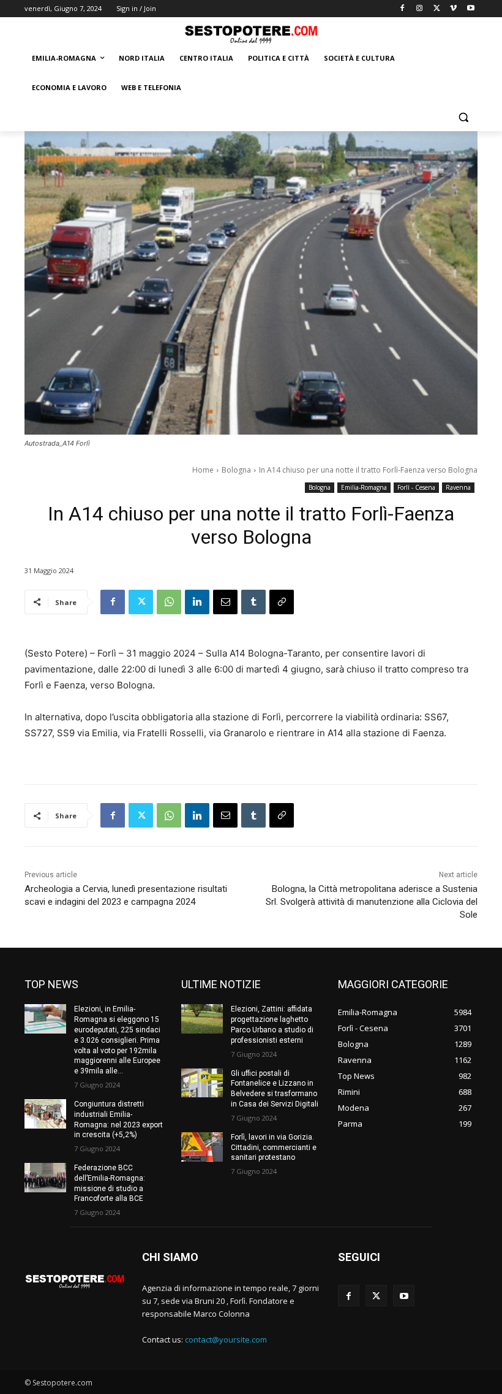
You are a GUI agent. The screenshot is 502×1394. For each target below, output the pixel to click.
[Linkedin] (197, 602)
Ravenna (458, 487)
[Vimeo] (453, 9)
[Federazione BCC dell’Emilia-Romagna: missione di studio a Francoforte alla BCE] (45, 1177)
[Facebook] (402, 9)
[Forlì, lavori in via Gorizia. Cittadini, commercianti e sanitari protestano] (202, 1147)
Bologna (236, 470)
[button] (463, 117)
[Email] (225, 602)
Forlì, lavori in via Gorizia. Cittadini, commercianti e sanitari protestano (274, 1147)
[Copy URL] (281, 602)
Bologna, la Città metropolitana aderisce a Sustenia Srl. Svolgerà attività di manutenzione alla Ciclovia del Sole (372, 901)
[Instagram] (420, 9)
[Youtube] (470, 9)
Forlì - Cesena (416, 487)
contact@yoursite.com (226, 1339)
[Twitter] (437, 9)
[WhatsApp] (169, 602)
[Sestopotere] (251, 34)
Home (203, 470)
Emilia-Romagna (364, 487)
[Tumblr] (253, 602)
